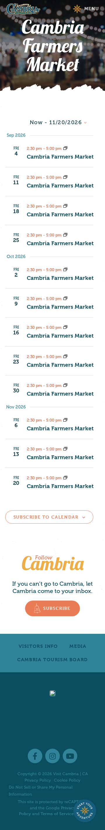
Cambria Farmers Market (60, 157)
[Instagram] (52, 756)
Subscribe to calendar (45, 517)
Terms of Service (57, 813)
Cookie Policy (67, 780)
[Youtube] (70, 756)
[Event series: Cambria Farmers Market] (65, 148)
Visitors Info (38, 646)
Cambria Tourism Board (52, 659)
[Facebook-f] (35, 756)
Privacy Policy (37, 780)
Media (77, 646)
